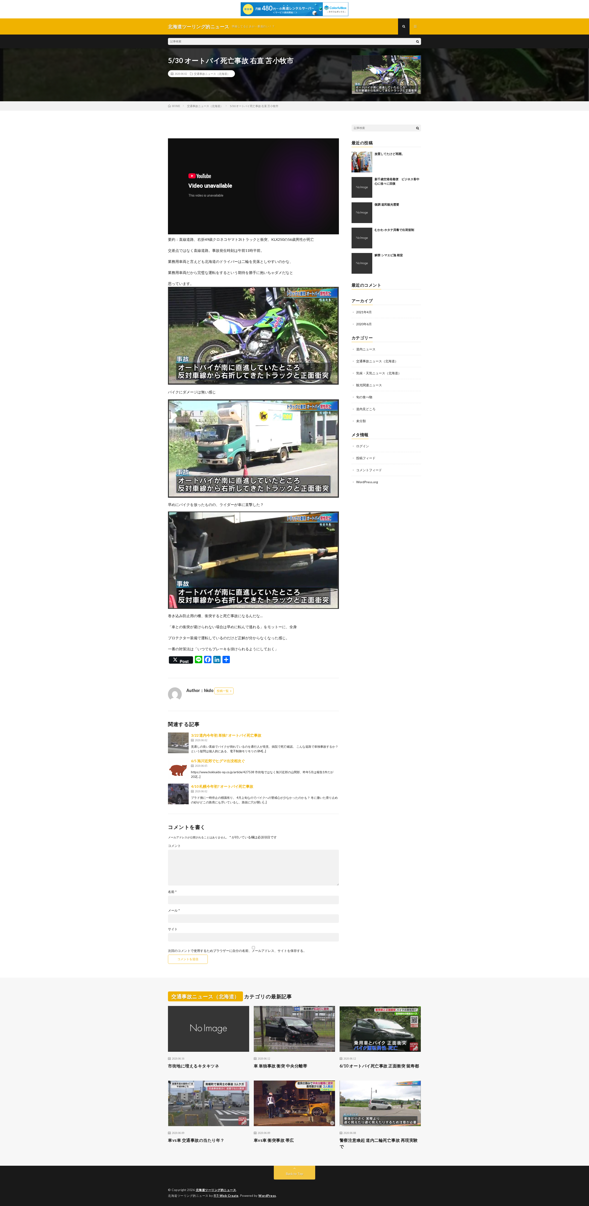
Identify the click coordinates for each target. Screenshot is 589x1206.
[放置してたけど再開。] (362, 162)
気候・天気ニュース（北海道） (378, 373)
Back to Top (294, 1174)
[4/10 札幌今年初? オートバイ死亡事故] (178, 794)
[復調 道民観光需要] (362, 212)
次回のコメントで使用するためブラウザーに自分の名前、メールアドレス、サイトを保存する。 (237, 950)
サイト (173, 929)
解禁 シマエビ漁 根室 (389, 255)
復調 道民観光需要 (387, 204)
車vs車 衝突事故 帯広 (274, 1140)
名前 (172, 891)
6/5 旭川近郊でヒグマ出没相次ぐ (218, 760)
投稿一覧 (223, 691)
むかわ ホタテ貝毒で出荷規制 (394, 230)
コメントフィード (369, 470)
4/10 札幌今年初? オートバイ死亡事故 (222, 786)
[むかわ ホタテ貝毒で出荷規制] (362, 238)
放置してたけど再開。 (389, 154)
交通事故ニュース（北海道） (212, 73)
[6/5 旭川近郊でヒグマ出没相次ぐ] (178, 768)
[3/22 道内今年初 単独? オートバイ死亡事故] (178, 742)
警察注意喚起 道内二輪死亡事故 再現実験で (379, 1143)
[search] (417, 41)
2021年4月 (364, 312)
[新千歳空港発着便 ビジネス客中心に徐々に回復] (362, 187)
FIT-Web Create (226, 1195)
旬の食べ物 (364, 397)
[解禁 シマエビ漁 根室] (362, 263)
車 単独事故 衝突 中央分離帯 (280, 1065)
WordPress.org (367, 482)
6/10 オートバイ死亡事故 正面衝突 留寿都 (379, 1065)
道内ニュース (365, 349)
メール (174, 910)
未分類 (361, 421)
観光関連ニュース (369, 385)
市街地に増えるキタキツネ (193, 1065)
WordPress (267, 1195)
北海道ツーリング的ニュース (216, 1190)
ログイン (362, 446)
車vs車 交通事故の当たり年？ (196, 1140)
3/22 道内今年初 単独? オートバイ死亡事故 (226, 735)
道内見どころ (365, 409)
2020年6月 (364, 324)
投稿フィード (365, 458)
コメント (174, 845)
